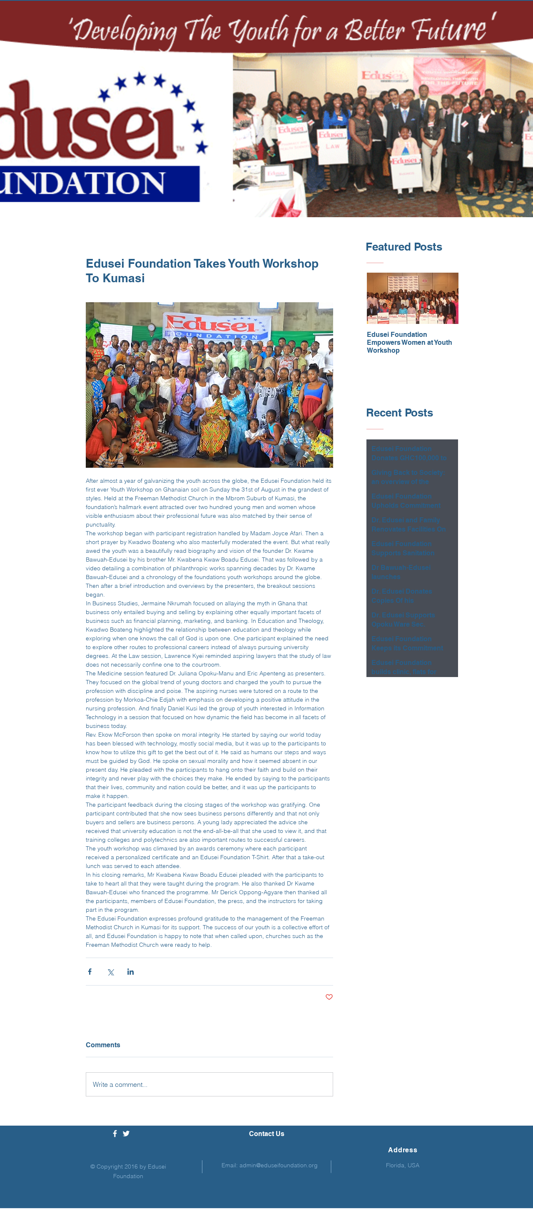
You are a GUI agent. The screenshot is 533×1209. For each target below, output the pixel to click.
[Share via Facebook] (90, 972)
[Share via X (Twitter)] (110, 972)
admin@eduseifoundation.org (278, 1165)
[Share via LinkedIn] (130, 972)
